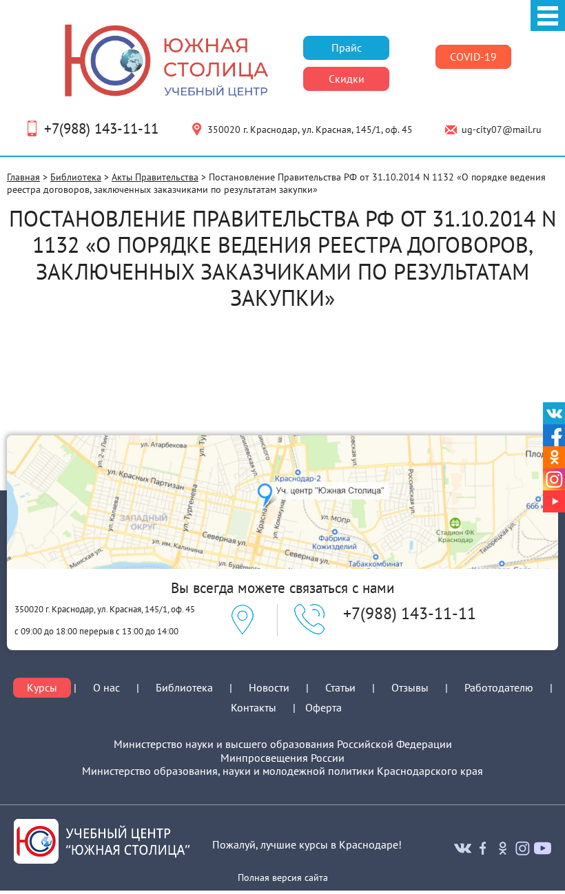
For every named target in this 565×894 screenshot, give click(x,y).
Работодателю (498, 687)
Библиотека (75, 176)
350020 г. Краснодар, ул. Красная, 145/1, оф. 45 (310, 129)
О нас (106, 687)
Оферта (323, 707)
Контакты (253, 707)
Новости (269, 687)
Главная (23, 176)
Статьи (340, 687)
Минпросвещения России (282, 758)
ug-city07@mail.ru (502, 129)
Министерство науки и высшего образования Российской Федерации (283, 744)
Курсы (42, 687)
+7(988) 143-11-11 (101, 128)
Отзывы (410, 687)
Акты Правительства (155, 176)
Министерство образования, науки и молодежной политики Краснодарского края (282, 771)
